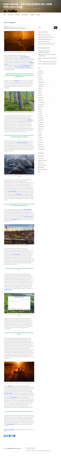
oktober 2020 (41, 104)
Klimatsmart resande (42, 160)
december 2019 (41, 122)
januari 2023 (40, 70)
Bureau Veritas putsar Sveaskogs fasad (46, 43)
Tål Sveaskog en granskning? (44, 41)
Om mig (38, 14)
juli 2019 (39, 131)
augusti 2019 (40, 128)
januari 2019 (40, 144)
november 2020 (41, 102)
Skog (39, 171)
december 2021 (41, 82)
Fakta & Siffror (25, 14)
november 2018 (41, 148)
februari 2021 (40, 97)
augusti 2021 (40, 86)
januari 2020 (40, 119)
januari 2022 (40, 79)
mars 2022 (40, 77)
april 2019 (40, 137)
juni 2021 (39, 88)
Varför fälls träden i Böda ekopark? (45, 39)
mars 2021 (40, 95)
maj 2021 (40, 90)
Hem (5, 14)
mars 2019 (40, 140)
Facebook (18, 448)
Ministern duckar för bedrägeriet (50, 61)
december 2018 (41, 146)
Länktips (32, 14)
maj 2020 (40, 111)
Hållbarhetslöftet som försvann (14, 28)
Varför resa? (10, 14)
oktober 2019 (40, 124)
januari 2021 (40, 99)
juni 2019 (40, 133)
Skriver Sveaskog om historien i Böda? (45, 37)
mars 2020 (40, 115)
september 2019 (41, 126)
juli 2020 (39, 108)
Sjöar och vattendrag (42, 169)
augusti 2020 (40, 106)
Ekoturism (17, 14)
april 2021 (40, 93)
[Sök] (55, 27)
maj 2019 (40, 135)
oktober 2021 (40, 84)
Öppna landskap (41, 167)
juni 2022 (40, 75)
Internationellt (41, 158)
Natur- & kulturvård (42, 164)
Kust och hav (40, 162)
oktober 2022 (40, 73)
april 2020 (40, 113)
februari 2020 (40, 117)
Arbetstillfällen (41, 156)
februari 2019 (40, 142)
